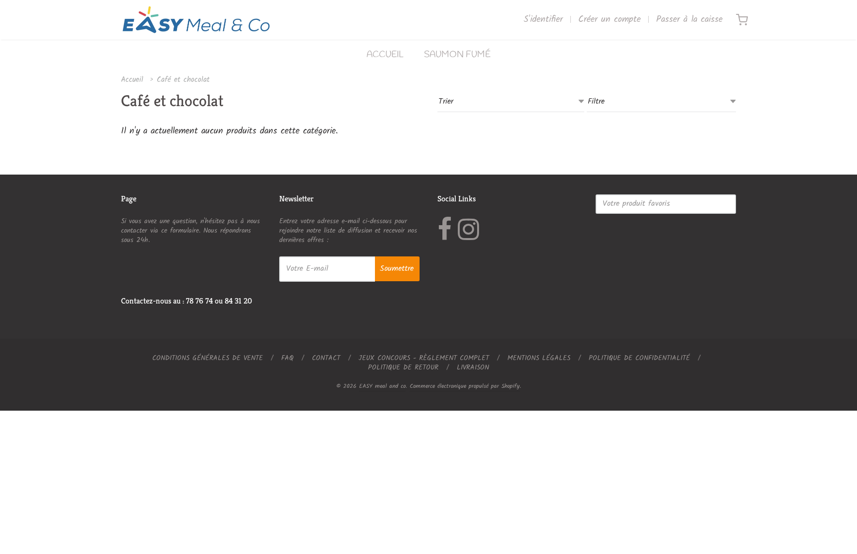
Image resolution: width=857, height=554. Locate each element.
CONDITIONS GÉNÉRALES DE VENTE (207, 358)
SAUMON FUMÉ (457, 55)
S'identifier (543, 20)
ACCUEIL (385, 55)
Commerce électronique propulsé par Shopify (465, 386)
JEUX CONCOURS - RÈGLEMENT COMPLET (424, 358)
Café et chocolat (183, 80)
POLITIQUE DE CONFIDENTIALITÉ (639, 358)
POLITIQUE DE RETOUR (403, 367)
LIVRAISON (473, 367)
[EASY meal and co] (196, 20)
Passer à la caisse (689, 20)
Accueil (132, 80)
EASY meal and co (382, 386)
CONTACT (326, 358)
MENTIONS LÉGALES (538, 358)
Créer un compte (609, 20)
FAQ (287, 358)
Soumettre (397, 268)
